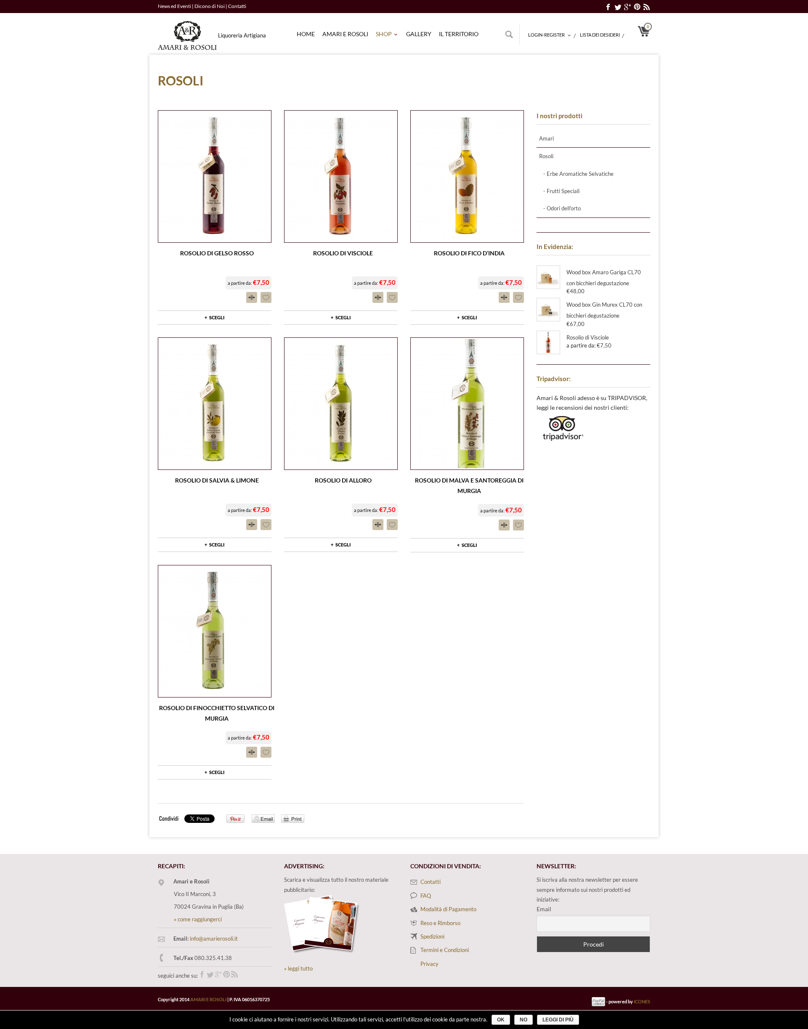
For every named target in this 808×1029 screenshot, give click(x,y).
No (523, 1020)
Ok (501, 1020)
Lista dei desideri (600, 34)
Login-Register (546, 35)
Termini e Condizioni (444, 950)
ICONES (642, 1001)
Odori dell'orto (564, 208)
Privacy (429, 963)
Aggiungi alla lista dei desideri (266, 297)
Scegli (217, 317)
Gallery (418, 33)
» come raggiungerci (198, 919)
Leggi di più (558, 1020)
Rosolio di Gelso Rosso (217, 253)
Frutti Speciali (563, 191)
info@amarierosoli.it (214, 938)
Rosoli (546, 156)
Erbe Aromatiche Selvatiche (580, 173)
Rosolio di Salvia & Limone (217, 480)
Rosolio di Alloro (343, 480)
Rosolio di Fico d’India (469, 253)
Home (306, 33)
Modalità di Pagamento (448, 909)
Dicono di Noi (210, 6)
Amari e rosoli (345, 33)
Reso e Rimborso (440, 923)
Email (544, 908)
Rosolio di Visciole (343, 253)
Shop (384, 34)
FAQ (425, 895)
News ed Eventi (174, 6)
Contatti (237, 6)
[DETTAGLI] (214, 176)
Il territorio (458, 33)
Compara (251, 297)
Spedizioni (432, 936)
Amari (546, 138)
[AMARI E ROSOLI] (187, 31)
